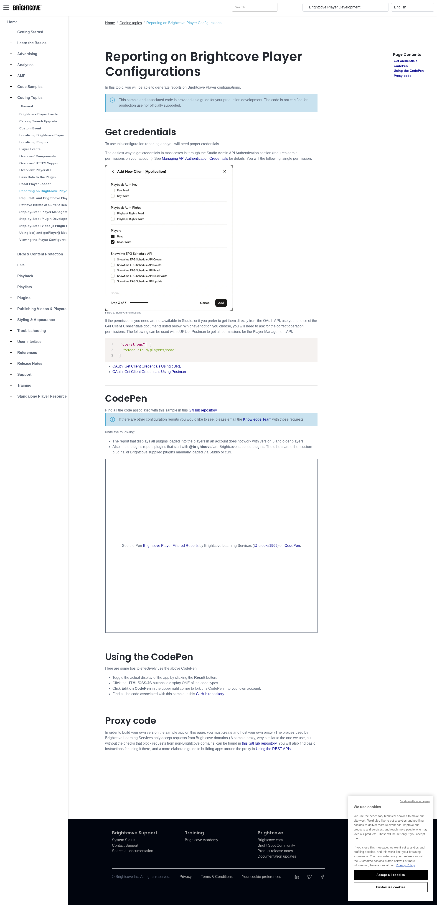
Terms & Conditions (217, 877)
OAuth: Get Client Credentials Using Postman (149, 372)
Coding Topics (29, 98)
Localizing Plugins (33, 142)
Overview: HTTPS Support (39, 163)
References (26, 353)
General (26, 106)
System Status (123, 840)
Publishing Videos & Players (41, 309)
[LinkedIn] (297, 877)
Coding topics (130, 23)
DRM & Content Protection (39, 254)
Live (20, 265)
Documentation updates (277, 856)
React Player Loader (35, 184)
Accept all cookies (390, 875)
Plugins (23, 298)
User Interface (28, 342)
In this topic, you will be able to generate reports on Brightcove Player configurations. (173, 87)
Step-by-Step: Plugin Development (46, 219)
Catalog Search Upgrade (38, 121)
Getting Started (29, 32)
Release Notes (29, 363)
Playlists (24, 287)
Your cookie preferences (261, 877)
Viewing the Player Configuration (45, 240)
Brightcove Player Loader (39, 114)
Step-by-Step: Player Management (45, 212)
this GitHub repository (259, 743)
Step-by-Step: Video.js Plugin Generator (50, 226)
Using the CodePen (409, 70)
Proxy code (402, 75)
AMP (20, 76)
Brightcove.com (270, 840)
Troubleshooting (31, 331)
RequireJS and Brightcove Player (45, 198)
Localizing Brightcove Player (41, 135)
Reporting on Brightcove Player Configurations (56, 191)
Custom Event (30, 128)
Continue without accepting (415, 801)
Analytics (24, 65)
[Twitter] (309, 877)
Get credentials (405, 61)
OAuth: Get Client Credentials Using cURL (146, 366)
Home (12, 22)
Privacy (186, 877)
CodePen (292, 546)
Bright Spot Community (276, 845)
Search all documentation (132, 851)
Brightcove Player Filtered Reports (170, 546)
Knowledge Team (257, 419)
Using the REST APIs (273, 749)
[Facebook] (322, 877)
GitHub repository (203, 410)
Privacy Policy (405, 865)
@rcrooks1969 (265, 546)
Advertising (26, 54)
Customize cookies (390, 887)
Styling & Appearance (35, 320)
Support (23, 374)
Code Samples (29, 87)
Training (23, 385)
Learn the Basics (31, 43)
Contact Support (125, 845)
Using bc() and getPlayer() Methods (47, 232)
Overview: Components (37, 156)
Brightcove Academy (201, 840)
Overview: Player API (35, 170)
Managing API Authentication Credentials (195, 158)
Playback (24, 276)
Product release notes (275, 851)
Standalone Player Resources (42, 396)
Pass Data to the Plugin (37, 177)
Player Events (30, 149)
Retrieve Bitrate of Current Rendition (47, 205)
